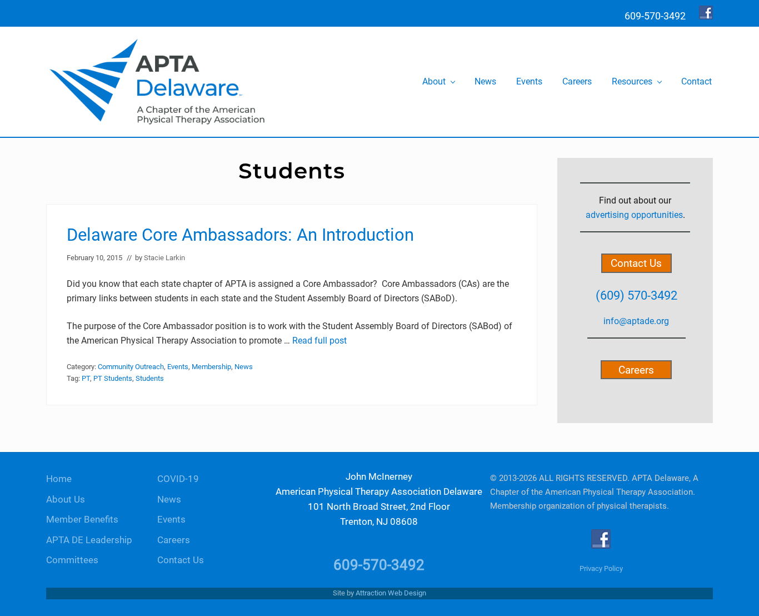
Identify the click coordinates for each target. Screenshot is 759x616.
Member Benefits (82, 519)
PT (86, 378)
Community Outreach (131, 366)
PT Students (112, 378)
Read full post (319, 340)
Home (59, 479)
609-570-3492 (379, 565)
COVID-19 (178, 479)
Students (150, 378)
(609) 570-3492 (636, 295)
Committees (72, 560)
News (243, 366)
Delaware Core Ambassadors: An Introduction (240, 235)
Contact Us (636, 263)
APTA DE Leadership (89, 540)
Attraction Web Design (391, 593)
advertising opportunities (634, 215)
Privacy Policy (601, 568)
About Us (65, 499)
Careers (636, 369)
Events (177, 366)
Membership (211, 366)
